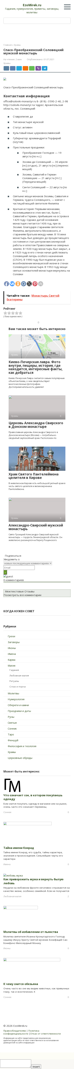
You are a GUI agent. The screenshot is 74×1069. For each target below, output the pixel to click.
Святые (12, 722)
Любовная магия (19, 675)
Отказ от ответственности (45, 1033)
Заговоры (14, 642)
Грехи (11, 636)
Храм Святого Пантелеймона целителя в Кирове (34, 476)
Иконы (12, 648)
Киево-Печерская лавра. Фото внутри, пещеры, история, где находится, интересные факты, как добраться (35, 367)
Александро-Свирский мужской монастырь (36, 527)
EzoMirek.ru (32, 5)
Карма (11, 659)
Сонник (12, 728)
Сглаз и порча (17, 686)
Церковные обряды (20, 758)
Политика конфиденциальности (21, 1032)
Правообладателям (14, 1030)
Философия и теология (22, 746)
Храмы (6, 63)
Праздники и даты (19, 711)
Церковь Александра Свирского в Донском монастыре (36, 425)
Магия (11, 665)
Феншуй (13, 740)
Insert (36, 1066)
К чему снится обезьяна (20, 984)
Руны (11, 716)
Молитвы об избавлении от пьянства (30, 932)
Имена (12, 654)
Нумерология (16, 699)
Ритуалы (14, 681)
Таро (11, 734)
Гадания (14, 670)
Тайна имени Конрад (18, 848)
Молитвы (13, 693)
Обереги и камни (18, 705)
